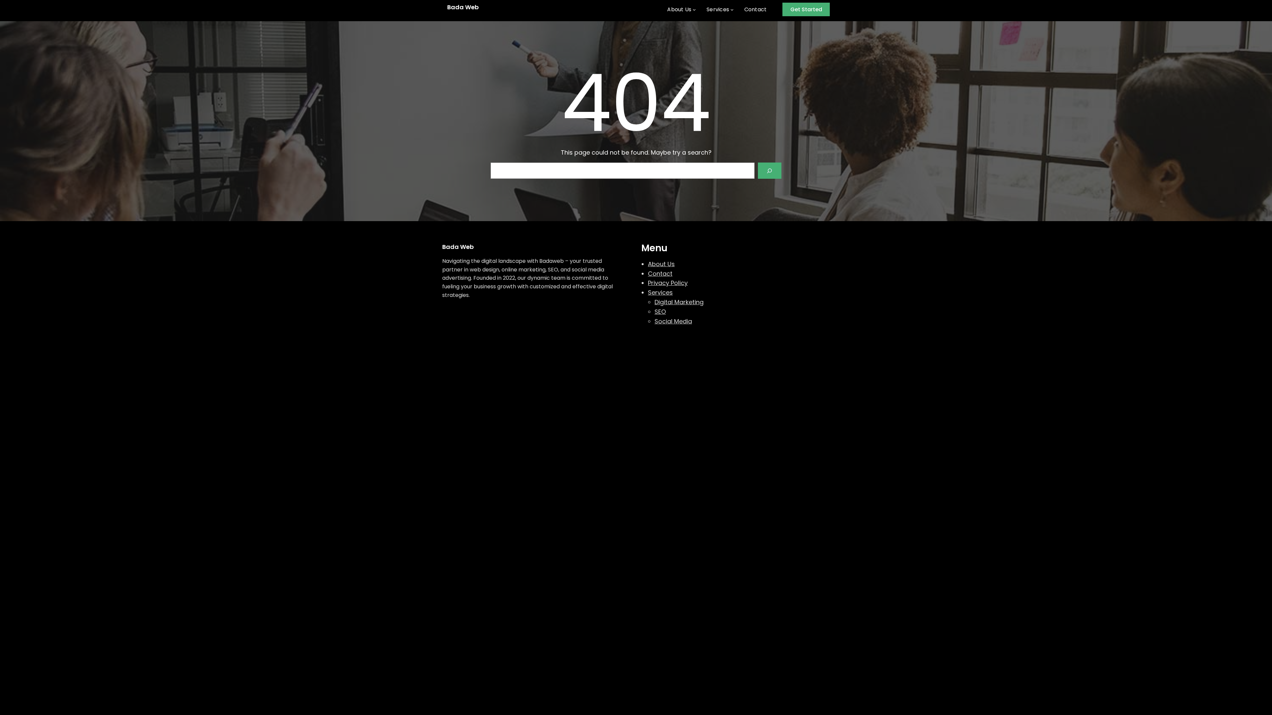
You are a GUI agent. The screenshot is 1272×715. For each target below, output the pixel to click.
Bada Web (463, 7)
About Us (661, 264)
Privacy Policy (668, 283)
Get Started (806, 9)
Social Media (673, 321)
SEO (660, 312)
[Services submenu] (732, 9)
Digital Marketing (679, 302)
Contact (660, 273)
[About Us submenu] (694, 9)
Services (660, 292)
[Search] (769, 171)
